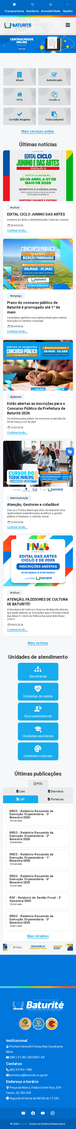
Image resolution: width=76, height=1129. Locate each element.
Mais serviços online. (38, 131)
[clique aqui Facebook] (33, 1113)
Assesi (23, 1123)
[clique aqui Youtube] (42, 1113)
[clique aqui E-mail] (23, 1113)
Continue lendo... (17, 230)
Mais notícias (38, 643)
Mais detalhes (38, 936)
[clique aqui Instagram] (52, 1113)
